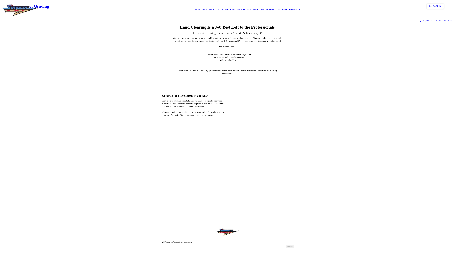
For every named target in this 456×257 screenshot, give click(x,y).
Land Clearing (244, 9)
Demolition (258, 9)
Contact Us (294, 9)
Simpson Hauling (445, 21)
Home (197, 9)
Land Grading (228, 9)
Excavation (271, 9)
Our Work (282, 9)
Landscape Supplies (211, 9)
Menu (291, 246)
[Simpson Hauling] (20, 9)
